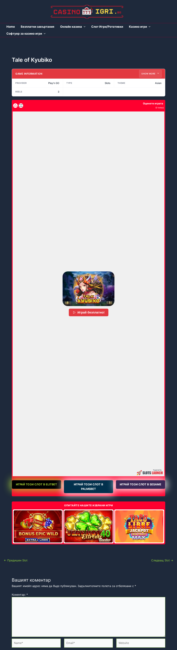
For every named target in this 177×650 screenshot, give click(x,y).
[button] (88, 288)
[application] (83, 26)
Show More (148, 73)
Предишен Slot (15, 560)
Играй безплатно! (91, 312)
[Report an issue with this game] (15, 105)
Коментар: (20, 594)
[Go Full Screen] (21, 105)
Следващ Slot (162, 560)
